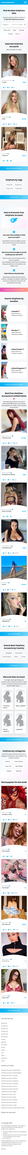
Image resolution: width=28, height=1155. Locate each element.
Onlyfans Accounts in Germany (9, 1089)
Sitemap (3, 1149)
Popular (9, 771)
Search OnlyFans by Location (14, 384)
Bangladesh (9, 653)
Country (7, 761)
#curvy (17, 34)
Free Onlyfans (18, 761)
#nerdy (10, 34)
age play (3, 1042)
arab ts (3, 1061)
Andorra (21, 660)
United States (18, 653)
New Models (19, 766)
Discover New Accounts (14, 739)
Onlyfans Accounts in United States (10, 1070)
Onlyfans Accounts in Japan (8, 1091)
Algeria (14, 660)
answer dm (4, 1058)
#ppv (14, 30)
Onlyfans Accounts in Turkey (9, 1105)
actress (23, 192)
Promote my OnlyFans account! (14, 290)
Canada (23, 656)
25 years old (18, 188)
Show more (14, 197)
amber (3, 1050)
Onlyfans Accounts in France (9, 1086)
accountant (15, 192)
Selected (18, 771)
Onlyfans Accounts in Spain (8, 1097)
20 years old (9, 188)
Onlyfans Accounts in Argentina (9, 1081)
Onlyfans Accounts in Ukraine (9, 1078)
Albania (7, 660)
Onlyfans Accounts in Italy (8, 1094)
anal (2, 1053)
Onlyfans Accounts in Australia (9, 1083)
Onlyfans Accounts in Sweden (9, 1100)
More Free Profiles (14, 634)
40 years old (5, 192)
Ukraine (16, 656)
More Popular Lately (14, 1010)
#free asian (7, 30)
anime (3, 1055)
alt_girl (3, 1047)
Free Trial (8, 766)
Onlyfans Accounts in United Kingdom (11, 1073)
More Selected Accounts (14, 168)
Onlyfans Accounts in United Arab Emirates (12, 1108)
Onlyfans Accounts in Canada (9, 1075)
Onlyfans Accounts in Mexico (9, 1102)
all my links (4, 1045)
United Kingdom (7, 656)
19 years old (18, 185)
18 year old (9, 185)
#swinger (21, 30)
